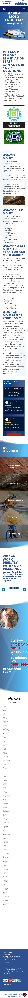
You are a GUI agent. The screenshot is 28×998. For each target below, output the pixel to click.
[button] (24, 589)
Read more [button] (8, 412)
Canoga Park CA (5, 729)
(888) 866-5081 (20, 4)
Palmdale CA (5, 819)
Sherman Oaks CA (6, 853)
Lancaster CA (5, 783)
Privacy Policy (7, 962)
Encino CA (4, 750)
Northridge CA (5, 814)
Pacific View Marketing (12, 996)
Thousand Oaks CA (6, 870)
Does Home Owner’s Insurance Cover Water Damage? (13, 968)
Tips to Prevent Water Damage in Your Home (13, 972)
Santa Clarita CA (5, 841)
